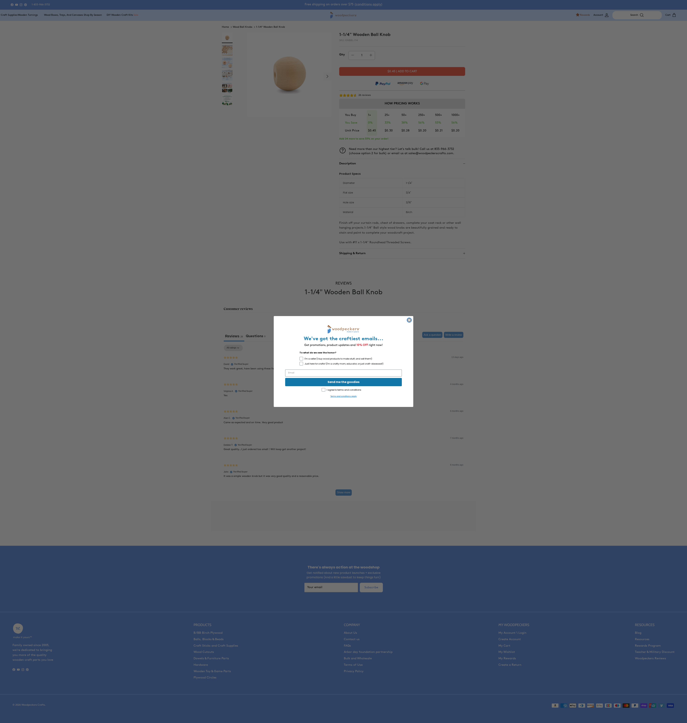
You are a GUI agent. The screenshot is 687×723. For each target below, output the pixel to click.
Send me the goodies (343, 382)
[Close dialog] (409, 320)
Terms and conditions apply (343, 396)
